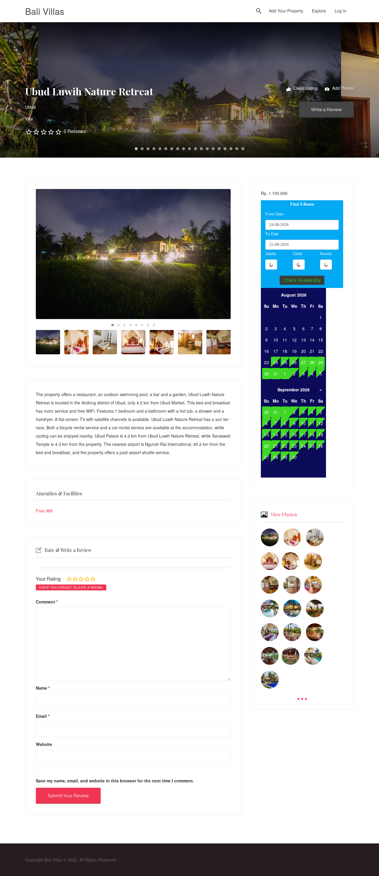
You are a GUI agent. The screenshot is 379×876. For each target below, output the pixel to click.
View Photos (284, 514)
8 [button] (177, 148)
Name (43, 688)
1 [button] (136, 148)
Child (297, 254)
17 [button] (230, 148)
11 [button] (195, 148)
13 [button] (207, 148)
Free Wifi (44, 511)
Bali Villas (44, 11)
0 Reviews (75, 131)
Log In (340, 11)
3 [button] (148, 148)
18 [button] (236, 148)
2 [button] (142, 148)
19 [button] (242, 148)
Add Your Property (286, 11)
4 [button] (153, 148)
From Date (274, 214)
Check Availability (302, 280)
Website (44, 744)
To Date (272, 234)
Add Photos (342, 88)
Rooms (326, 254)
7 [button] (171, 148)
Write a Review (326, 109)
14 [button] (213, 148)
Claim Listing (305, 88)
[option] (133, 254)
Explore (319, 11)
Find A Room (302, 204)
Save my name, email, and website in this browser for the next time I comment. (115, 781)
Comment (47, 602)
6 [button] (165, 148)
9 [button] (183, 148)
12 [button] (201, 148)
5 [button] (159, 148)
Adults (270, 254)
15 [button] (219, 148)
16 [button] (225, 148)
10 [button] (189, 148)
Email (42, 716)
